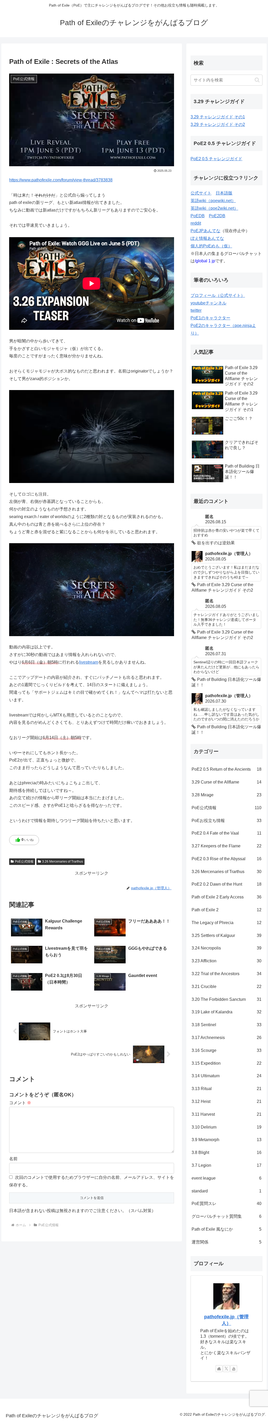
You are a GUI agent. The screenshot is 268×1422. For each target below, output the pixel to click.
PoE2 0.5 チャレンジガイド (216, 159)
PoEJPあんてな (205, 231)
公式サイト (201, 193)
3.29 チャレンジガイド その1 (218, 117)
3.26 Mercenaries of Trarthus (62, 861)
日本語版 (224, 193)
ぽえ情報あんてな (207, 238)
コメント (20, 1103)
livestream (88, 662)
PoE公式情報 (24, 861)
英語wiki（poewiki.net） (213, 200)
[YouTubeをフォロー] (233, 1368)
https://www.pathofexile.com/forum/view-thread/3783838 (61, 180)
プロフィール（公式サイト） (218, 295)
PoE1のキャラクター (210, 318)
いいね (24, 840)
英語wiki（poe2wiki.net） (214, 208)
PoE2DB (217, 216)
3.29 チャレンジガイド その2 (218, 124)
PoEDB (198, 216)
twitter (196, 310)
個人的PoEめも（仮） (211, 246)
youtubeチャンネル (208, 303)
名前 (13, 1159)
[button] (257, 80)
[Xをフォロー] (226, 1368)
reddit (196, 223)
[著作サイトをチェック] (219, 1368)
